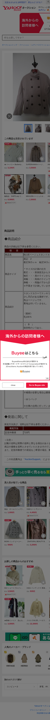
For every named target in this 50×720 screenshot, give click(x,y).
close (13, 385)
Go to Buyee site (37, 385)
